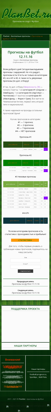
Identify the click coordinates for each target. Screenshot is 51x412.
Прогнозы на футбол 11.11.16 (25, 284)
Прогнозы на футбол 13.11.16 (25, 292)
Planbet (6, 36)
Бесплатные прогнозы (20, 36)
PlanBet (22, 399)
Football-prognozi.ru (38, 374)
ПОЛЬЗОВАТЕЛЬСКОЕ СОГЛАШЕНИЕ (13, 386)
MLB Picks (43, 377)
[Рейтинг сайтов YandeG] (25, 410)
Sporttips (33, 377)
